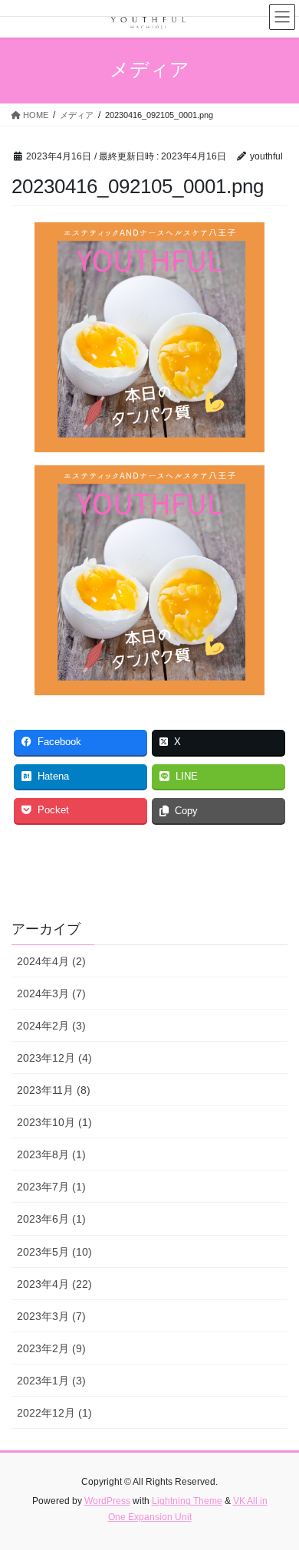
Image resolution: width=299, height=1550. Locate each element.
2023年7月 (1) (51, 1187)
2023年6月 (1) (51, 1219)
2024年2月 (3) (51, 1026)
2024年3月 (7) (51, 993)
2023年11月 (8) (53, 1090)
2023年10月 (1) (54, 1122)
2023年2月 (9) (51, 1348)
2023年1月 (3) (51, 1380)
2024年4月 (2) (51, 961)
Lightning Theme (187, 1501)
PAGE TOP (276, 1489)
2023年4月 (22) (54, 1284)
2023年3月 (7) (51, 1316)
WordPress (107, 1501)
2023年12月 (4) (54, 1058)
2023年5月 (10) (54, 1252)
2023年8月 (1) (51, 1154)
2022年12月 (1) (54, 1413)
